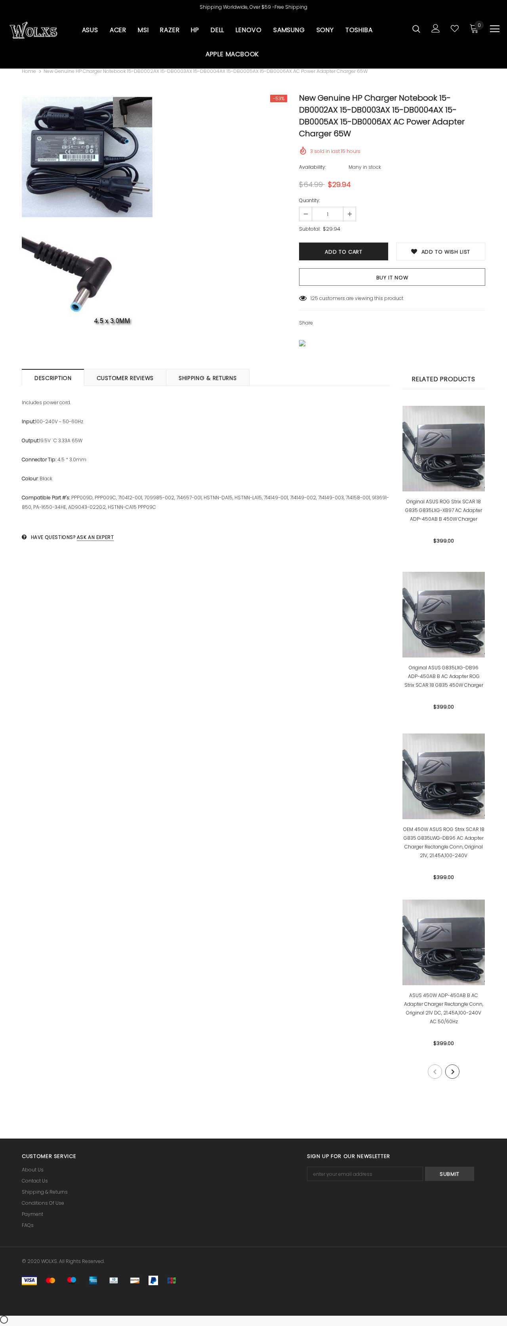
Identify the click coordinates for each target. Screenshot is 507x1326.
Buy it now (392, 277)
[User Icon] (435, 28)
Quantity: (309, 200)
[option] (87, 220)
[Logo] (33, 30)
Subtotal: (309, 228)
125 (314, 298)
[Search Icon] (416, 28)
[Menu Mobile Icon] (494, 29)
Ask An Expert (95, 537)
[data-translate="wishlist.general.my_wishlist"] (455, 28)
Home (29, 71)
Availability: (312, 167)
